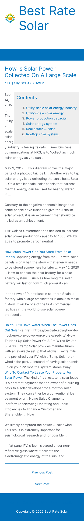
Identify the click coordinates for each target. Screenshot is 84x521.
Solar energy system (41, 124)
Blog (54, 502)
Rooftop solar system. (42, 134)
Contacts (29, 502)
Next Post (42, 484)
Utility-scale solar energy (45, 113)
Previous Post (42, 472)
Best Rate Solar (47, 18)
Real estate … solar (40, 129)
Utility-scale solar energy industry (51, 108)
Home (14, 502)
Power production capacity (46, 118)
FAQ (10, 83)
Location (67, 502)
